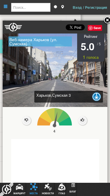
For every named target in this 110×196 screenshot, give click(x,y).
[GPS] (62, 7)
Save (97, 28)
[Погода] (55, 7)
